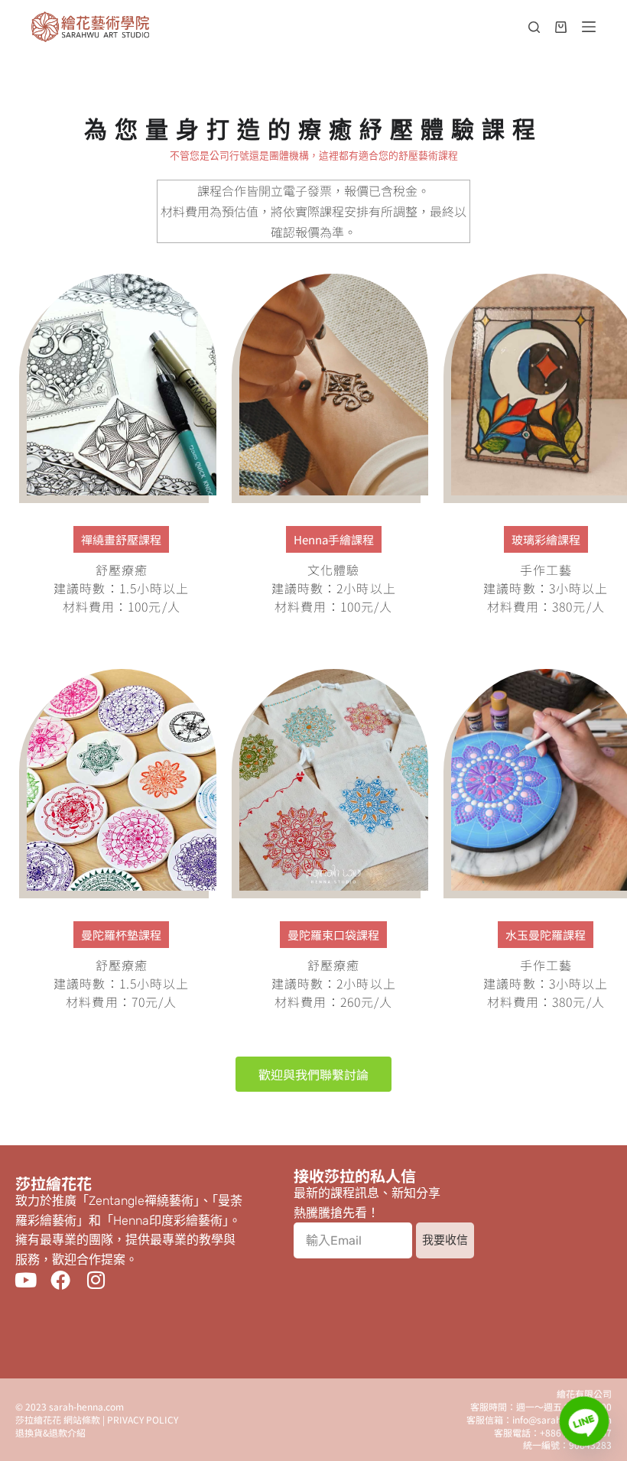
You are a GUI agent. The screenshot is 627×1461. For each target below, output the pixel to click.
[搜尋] (534, 27)
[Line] (584, 1421)
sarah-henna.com (86, 1406)
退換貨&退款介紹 (50, 1432)
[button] (121, 539)
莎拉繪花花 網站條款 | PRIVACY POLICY (96, 1419)
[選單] (589, 27)
